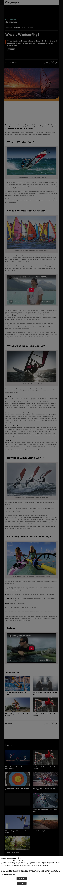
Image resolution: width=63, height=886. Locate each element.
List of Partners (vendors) (8, 874)
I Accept (21, 878)
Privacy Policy (45, 865)
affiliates (15, 860)
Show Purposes (21, 883)
